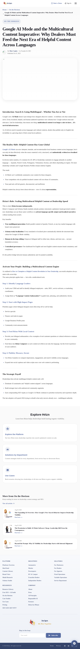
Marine (30, 568)
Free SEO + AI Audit (9, 592)
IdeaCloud (5, 568)
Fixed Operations (59, 574)
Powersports (32, 571)
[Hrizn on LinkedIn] (64, 645)
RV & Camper (33, 574)
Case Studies (6, 598)
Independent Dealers (34, 580)
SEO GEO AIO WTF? (9, 608)
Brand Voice (6, 574)
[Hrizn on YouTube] (72, 645)
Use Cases (5, 601)
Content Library (7, 571)
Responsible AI (33, 598)
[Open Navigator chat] (74, 643)
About (30, 589)
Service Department (60, 580)
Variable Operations (60, 577)
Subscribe (54, 635)
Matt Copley (14, 51)
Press (30, 592)
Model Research (7, 577)
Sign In (69, 3)
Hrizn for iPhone (33, 605)
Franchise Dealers (33, 577)
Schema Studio (7, 580)
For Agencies (58, 571)
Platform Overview (8, 565)
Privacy (58, 646)
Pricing (4, 605)
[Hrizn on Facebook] (68, 645)
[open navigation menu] (76, 3)
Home (4, 10)
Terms (52, 646)
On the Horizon (14, 10)
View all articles (7, 503)
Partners (31, 601)
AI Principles (32, 595)
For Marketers (58, 565)
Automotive (32, 565)
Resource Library (7, 589)
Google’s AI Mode (8, 149)
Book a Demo (57, 3)
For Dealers (57, 568)
